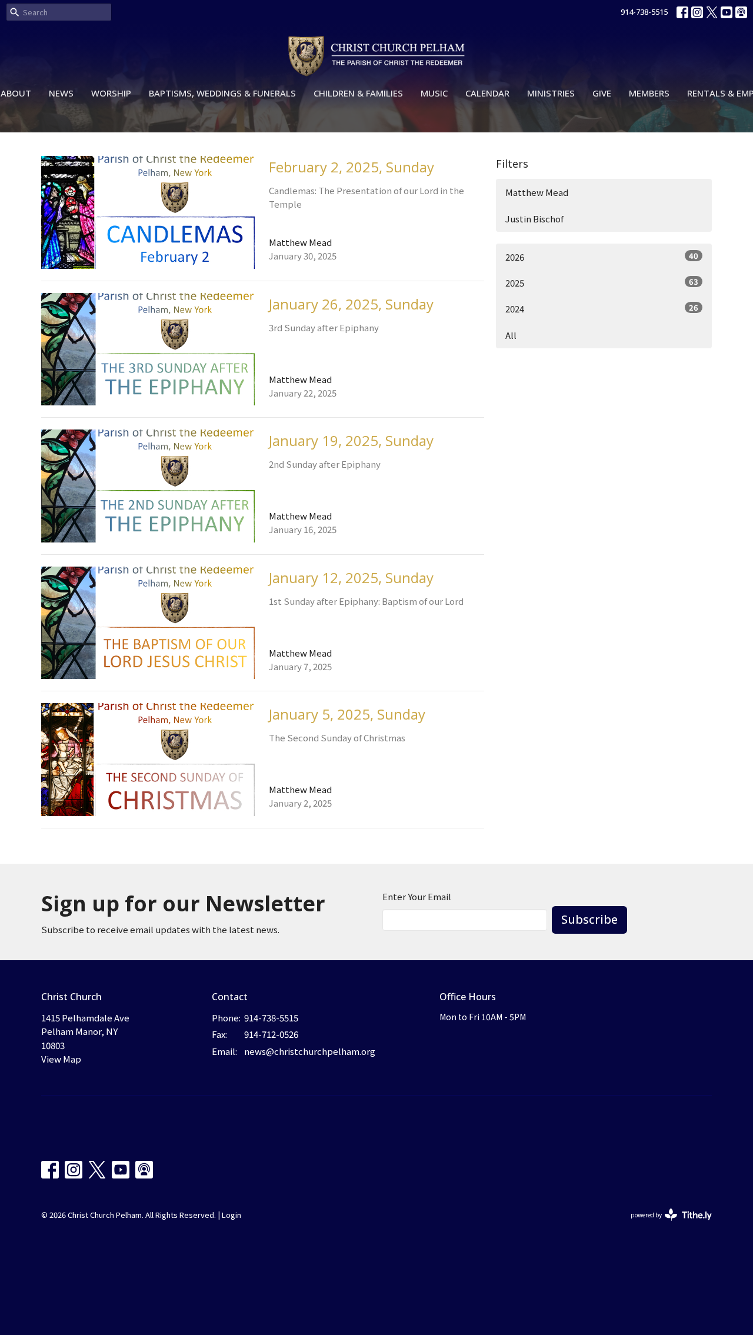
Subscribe (589, 919)
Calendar (487, 93)
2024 (601, 308)
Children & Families (358, 93)
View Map (61, 1059)
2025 (601, 282)
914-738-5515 (644, 11)
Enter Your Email (416, 896)
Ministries (551, 93)
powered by (665, 1224)
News (61, 93)
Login (231, 1214)
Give (601, 93)
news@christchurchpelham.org (309, 1051)
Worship (111, 93)
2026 (601, 256)
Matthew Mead (536, 192)
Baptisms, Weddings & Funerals (222, 93)
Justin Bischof (534, 218)
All (511, 335)
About (16, 93)
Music (434, 93)
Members (649, 93)
